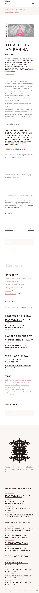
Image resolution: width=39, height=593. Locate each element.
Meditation (16, 387)
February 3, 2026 (6, 30)
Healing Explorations (12, 385)
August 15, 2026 (9, 322)
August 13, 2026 (9, 506)
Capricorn (8, 382)
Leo (22, 385)
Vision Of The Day (11, 294)
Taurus (7, 394)
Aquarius (18, 380)
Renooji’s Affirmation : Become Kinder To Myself (17, 549)
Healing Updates (10, 282)
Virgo (13, 394)
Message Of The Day (18, 9)
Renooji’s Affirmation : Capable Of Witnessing (16, 543)
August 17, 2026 (9, 349)
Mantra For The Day (12, 285)
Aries (24, 380)
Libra (26, 385)
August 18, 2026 (9, 342)
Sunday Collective (26, 392)
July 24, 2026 (8, 580)
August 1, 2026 (9, 574)
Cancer (29, 380)
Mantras (8, 387)
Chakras (16, 382)
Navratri (8, 291)
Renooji (21, 42)
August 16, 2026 (9, 540)
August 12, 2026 (9, 512)
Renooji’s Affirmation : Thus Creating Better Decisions (19, 340)
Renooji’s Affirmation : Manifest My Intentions (17, 346)
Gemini (22, 382)
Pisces (22, 389)
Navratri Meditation (12, 389)
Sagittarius (9, 392)
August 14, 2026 (9, 329)
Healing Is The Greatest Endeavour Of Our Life (17, 326)
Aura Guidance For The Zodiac (15, 279)
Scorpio (16, 392)
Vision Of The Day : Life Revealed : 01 (16, 360)
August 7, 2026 (9, 369)
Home (7, 9)
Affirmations (9, 380)
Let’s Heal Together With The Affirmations (18, 320)
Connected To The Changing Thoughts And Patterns (19, 515)
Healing (13, 214)
